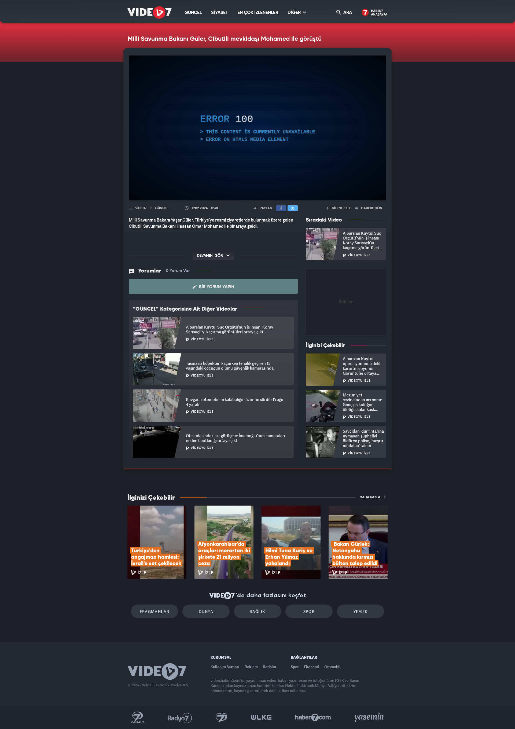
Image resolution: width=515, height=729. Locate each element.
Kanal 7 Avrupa (221, 717)
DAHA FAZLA (370, 497)
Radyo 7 (180, 717)
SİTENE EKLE (341, 208)
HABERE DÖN (371, 208)
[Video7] (149, 12)
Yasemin (370, 717)
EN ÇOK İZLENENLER (257, 12)
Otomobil (332, 666)
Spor (309, 611)
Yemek (361, 611)
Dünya (206, 611)
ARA (347, 12)
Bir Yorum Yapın (216, 287)
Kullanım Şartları (225, 666)
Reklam (251, 666)
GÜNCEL (193, 12)
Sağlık (257, 611)
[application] (257, 128)
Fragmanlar (155, 611)
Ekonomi (311, 666)
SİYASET (219, 12)
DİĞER (295, 12)
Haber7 (313, 717)
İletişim (269, 666)
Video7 (140, 208)
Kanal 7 (137, 717)
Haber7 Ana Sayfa (375, 13)
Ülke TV (261, 717)
